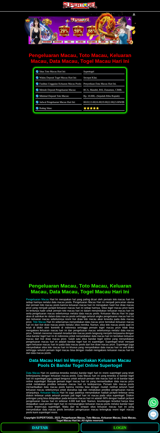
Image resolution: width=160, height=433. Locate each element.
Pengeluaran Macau (37, 299)
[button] (153, 414)
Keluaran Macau (49, 392)
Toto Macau (39, 322)
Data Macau (33, 373)
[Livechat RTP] (153, 418)
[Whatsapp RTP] (153, 406)
